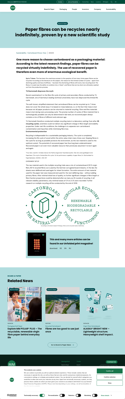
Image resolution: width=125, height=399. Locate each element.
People (74, 9)
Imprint (78, 365)
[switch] (62, 395)
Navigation (65, 361)
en (115, 2)
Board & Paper (49, 9)
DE (61, 248)
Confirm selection (109, 377)
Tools (79, 361)
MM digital (105, 2)
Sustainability (111, 9)
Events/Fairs (85, 2)
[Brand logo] (11, 7)
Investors (85, 9)
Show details (105, 395)
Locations (98, 2)
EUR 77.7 (16, 2)
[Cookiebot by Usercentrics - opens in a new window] (12, 395)
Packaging (63, 9)
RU (70, 248)
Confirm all (109, 371)
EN (65, 248)
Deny (109, 383)
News (92, 2)
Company (97, 9)
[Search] (111, 2)
